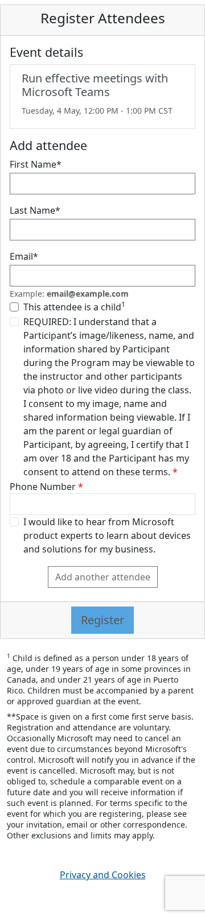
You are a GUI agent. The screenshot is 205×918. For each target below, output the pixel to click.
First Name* (36, 164)
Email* (24, 256)
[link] (102, 96)
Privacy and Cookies (103, 875)
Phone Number (43, 486)
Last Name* (35, 210)
